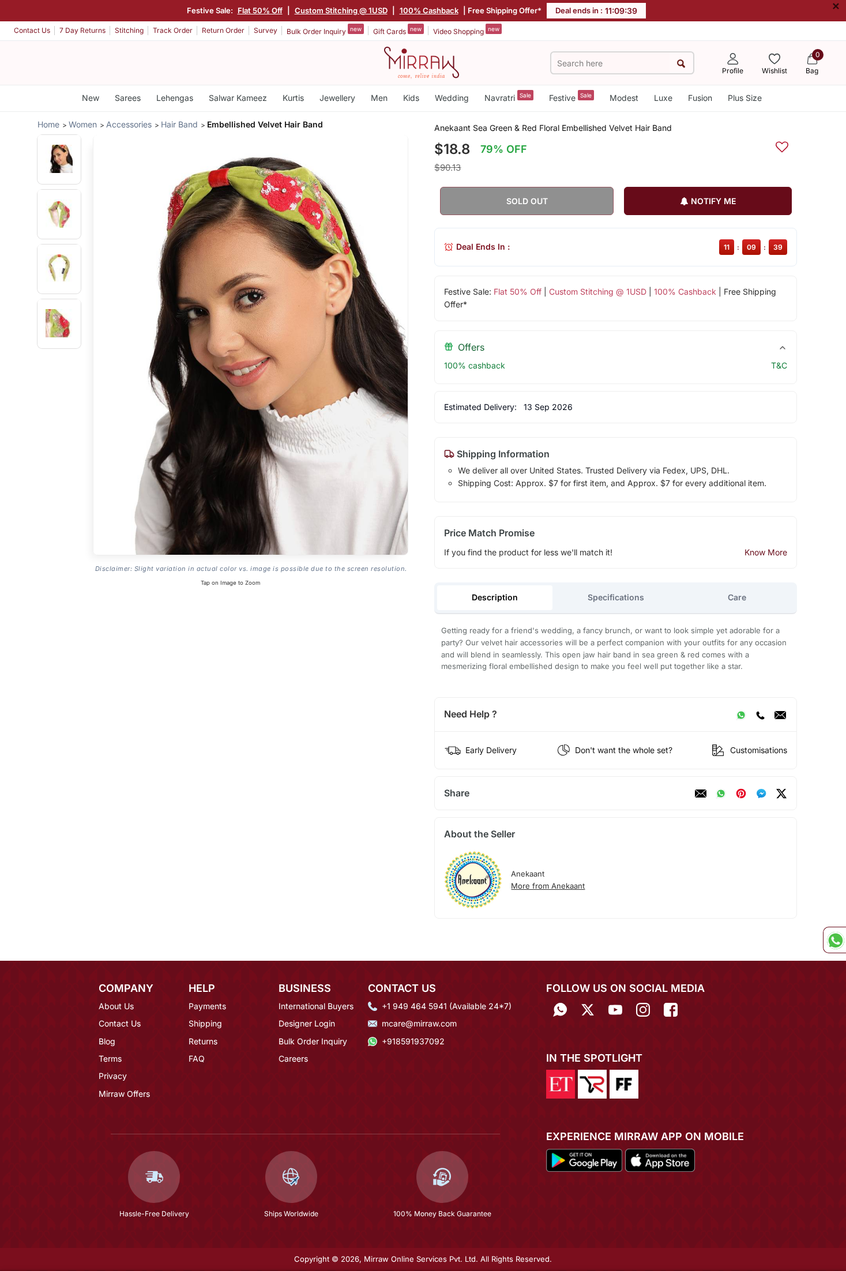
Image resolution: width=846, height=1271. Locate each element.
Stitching (129, 30)
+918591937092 (413, 1041)
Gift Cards (397, 30)
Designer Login (307, 1023)
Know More (766, 552)
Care (737, 597)
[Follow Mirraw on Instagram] (643, 1010)
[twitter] (781, 793)
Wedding (452, 98)
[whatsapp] (721, 793)
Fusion (700, 98)
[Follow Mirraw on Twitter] (587, 1010)
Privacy (113, 1076)
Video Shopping (466, 30)
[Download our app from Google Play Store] (584, 1159)
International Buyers (316, 1006)
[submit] (681, 63)
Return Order (223, 30)
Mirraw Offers (124, 1094)
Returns (203, 1041)
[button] (59, 158)
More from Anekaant (548, 885)
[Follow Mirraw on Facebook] (670, 1010)
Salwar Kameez (238, 98)
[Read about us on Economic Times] (560, 1083)
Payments (207, 1006)
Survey (265, 30)
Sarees (128, 98)
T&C (779, 365)
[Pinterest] (741, 793)
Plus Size (745, 98)
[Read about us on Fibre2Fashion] (624, 1083)
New (90, 98)
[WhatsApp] (741, 714)
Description (495, 597)
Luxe (663, 98)
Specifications (616, 597)
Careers (293, 1058)
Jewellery (337, 98)
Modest (624, 98)
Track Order (173, 30)
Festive (570, 97)
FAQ (197, 1058)
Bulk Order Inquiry (324, 30)
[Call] (760, 714)
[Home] (421, 61)
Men (379, 98)
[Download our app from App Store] (659, 1159)
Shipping (205, 1023)
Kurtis (293, 98)
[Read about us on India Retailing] (592, 1083)
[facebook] (761, 793)
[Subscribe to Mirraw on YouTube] (615, 1010)
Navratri (507, 97)
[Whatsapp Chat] (834, 940)
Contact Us (32, 30)
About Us (116, 1006)
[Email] (780, 714)
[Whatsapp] (560, 1010)
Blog (107, 1041)
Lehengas (174, 98)
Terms (110, 1058)
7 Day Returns (82, 30)
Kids (411, 98)
